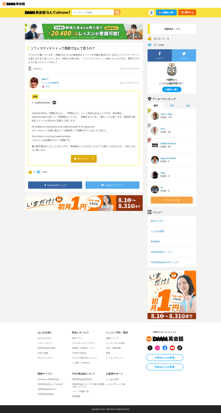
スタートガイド (45, 343)
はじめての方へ (45, 338)
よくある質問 (157, 231)
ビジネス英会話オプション (84, 357)
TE (161, 187)
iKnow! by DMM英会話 (48, 379)
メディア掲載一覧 (80, 391)
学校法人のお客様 (165, 366)
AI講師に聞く (168, 12)
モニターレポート (46, 357)
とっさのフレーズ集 (115, 384)
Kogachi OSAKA (168, 158)
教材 (108, 352)
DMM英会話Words (47, 389)
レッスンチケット (114, 357)
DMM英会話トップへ (161, 251)
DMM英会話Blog (46, 393)
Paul (162, 128)
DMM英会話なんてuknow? (50, 384)
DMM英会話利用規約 (82, 379)
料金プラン (77, 338)
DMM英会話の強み (47, 347)
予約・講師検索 (113, 347)
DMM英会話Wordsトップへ (165, 262)
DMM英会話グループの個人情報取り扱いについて (88, 385)
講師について (112, 338)
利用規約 (155, 241)
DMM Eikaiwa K (168, 143)
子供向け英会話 (79, 352)
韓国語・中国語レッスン (83, 347)
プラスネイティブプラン (83, 343)
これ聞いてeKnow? (81, 362)
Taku (162, 172)
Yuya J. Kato (166, 114)
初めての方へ (157, 220)
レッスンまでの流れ (115, 343)
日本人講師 (43, 352)
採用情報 (76, 396)
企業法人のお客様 (165, 357)
